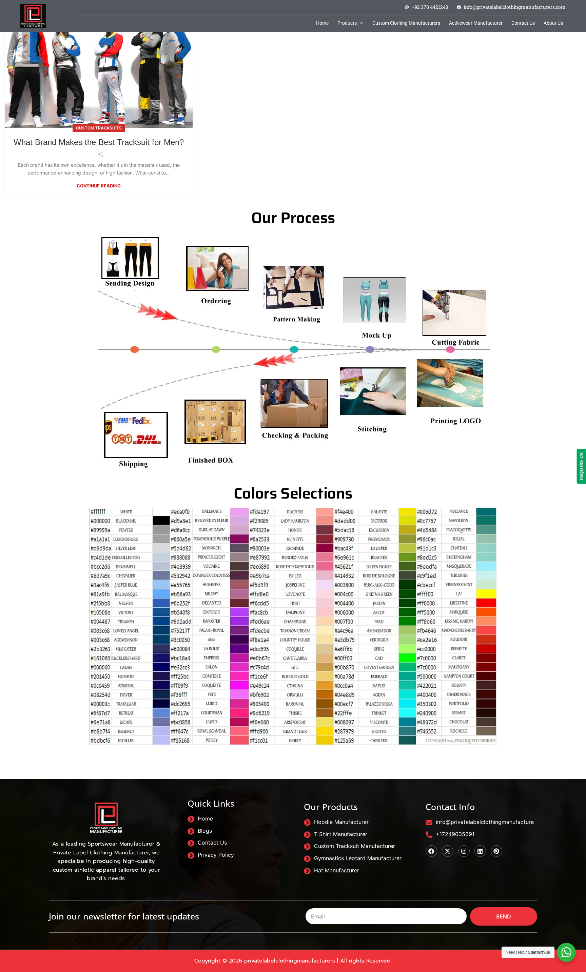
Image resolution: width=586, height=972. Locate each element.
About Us (553, 23)
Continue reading (99, 186)
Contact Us (523, 23)
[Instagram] (464, 851)
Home (322, 23)
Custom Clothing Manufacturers (406, 23)
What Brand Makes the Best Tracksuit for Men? (99, 142)
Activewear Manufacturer (476, 23)
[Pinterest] (496, 851)
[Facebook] (431, 851)
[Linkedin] (480, 851)
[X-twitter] (447, 851)
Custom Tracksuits (99, 127)
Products (347, 23)
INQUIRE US (581, 466)
